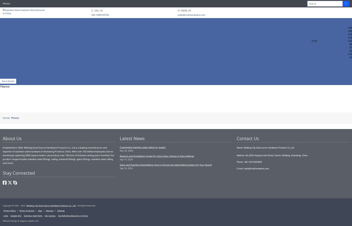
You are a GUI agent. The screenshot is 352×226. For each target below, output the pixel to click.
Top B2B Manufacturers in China (73, 215)
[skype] (15, 182)
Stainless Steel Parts (33, 215)
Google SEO (16, 215)
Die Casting (50, 215)
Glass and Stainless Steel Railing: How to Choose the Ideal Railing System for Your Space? (166, 164)
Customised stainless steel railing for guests (143, 147)
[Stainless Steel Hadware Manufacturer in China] (25, 13)
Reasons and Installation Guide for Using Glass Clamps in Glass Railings (157, 156)
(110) (314, 40)
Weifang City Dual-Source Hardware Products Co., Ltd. (51, 205)
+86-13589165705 (100, 14)
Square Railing (326, 54)
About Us (5, 73)
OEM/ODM (5, 60)
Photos (15, 117)
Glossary (50, 210)
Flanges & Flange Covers (331, 44)
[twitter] (10, 182)
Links (5, 215)
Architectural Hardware (15, 27)
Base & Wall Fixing (327, 50)
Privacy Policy (9, 210)
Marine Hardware (10, 57)
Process (5, 63)
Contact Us (6, 77)
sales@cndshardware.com (191, 14)
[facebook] (5, 182)
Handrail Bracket (327, 31)
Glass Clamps (324, 37)
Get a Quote (8, 81)
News (3, 70)
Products (6, 24)
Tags (40, 210)
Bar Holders (324, 47)
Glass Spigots (325, 40)
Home (3, 21)
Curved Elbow (325, 27)
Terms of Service (26, 210)
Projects (5, 67)
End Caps (322, 34)
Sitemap (61, 210)
